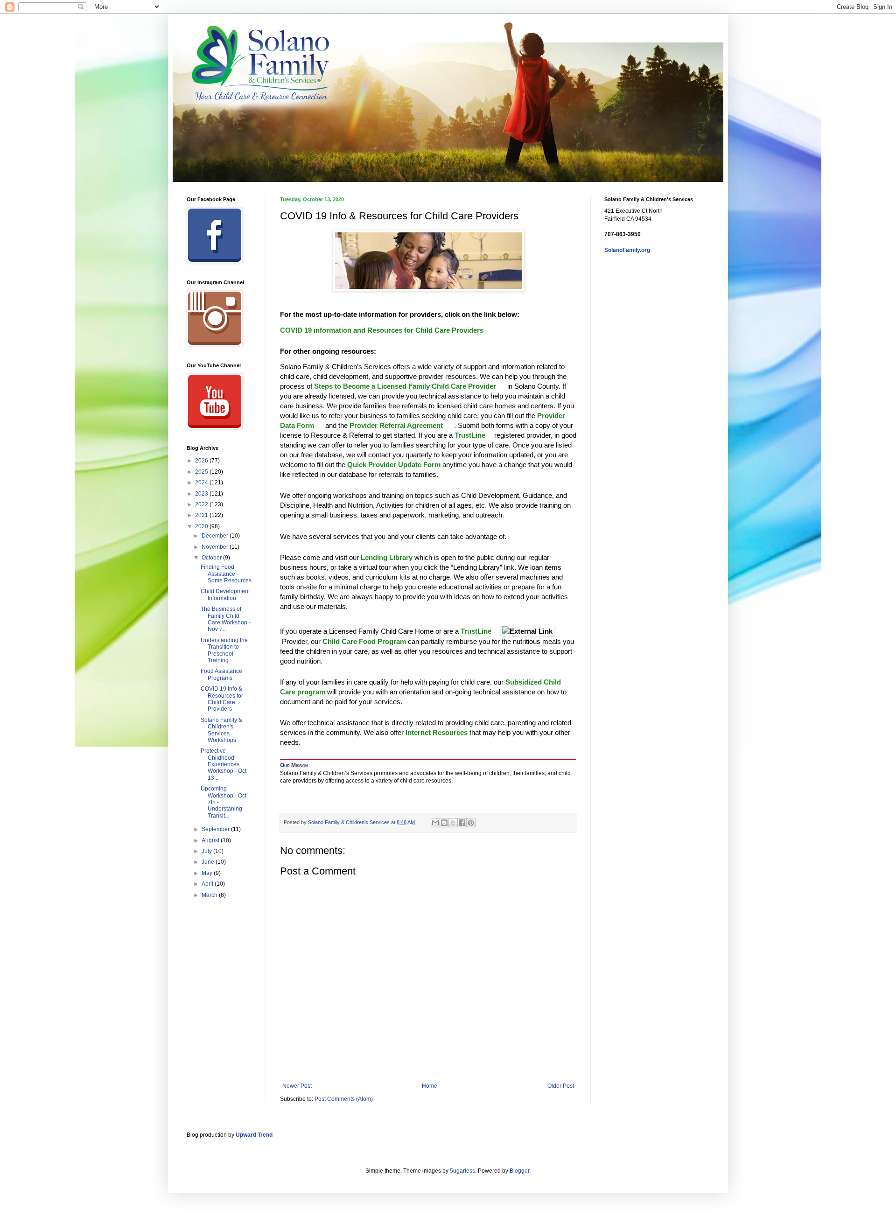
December (216, 535)
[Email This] (435, 822)
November (216, 547)
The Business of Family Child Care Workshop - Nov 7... (226, 619)
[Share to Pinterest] (471, 822)
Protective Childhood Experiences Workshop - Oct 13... (223, 764)
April (208, 884)
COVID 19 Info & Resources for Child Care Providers (222, 698)
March (210, 895)
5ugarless (462, 1171)
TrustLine (470, 435)
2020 (202, 526)
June (209, 862)
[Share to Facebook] (462, 822)
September (216, 829)
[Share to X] (453, 822)
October (212, 557)
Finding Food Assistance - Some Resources (226, 574)
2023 (202, 493)
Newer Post (297, 1086)
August (211, 840)
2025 (202, 472)
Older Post (560, 1086)
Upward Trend (254, 1135)
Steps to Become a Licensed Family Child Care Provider (406, 386)
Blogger (519, 1171)
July (207, 851)
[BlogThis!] (444, 822)
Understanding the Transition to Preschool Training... (224, 650)
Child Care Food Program (364, 641)
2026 (202, 460)
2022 (202, 504)
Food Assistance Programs (221, 674)
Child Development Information (225, 594)
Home (429, 1086)
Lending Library (387, 557)
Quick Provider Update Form (394, 465)
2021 (202, 515)
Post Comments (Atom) (344, 1099)
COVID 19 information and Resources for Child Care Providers (381, 330)
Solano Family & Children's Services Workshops (221, 730)
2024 (202, 482)
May (208, 873)
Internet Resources (437, 732)
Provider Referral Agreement (397, 425)
